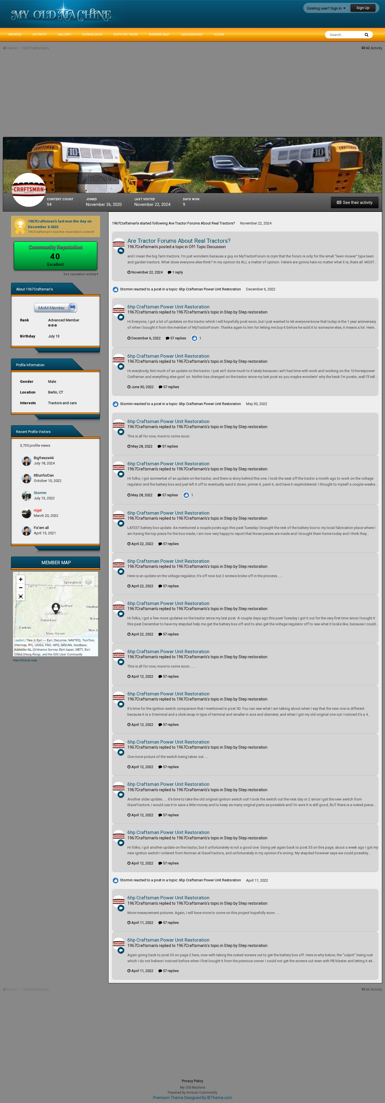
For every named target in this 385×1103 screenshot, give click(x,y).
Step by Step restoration (245, 312)
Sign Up (363, 8)
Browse (14, 34)
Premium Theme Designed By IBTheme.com (192, 1097)
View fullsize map (25, 660)
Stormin (40, 493)
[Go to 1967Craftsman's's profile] (118, 244)
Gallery (64, 34)
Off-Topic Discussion (207, 246)
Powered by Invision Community (192, 1093)
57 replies (177, 338)
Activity (40, 34)
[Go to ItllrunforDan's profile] (26, 478)
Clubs (219, 34)
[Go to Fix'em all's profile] (26, 531)
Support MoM (126, 34)
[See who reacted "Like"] (194, 338)
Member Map (159, 34)
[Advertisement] (105, 97)
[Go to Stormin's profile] (26, 496)
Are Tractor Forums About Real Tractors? (202, 223)
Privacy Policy (192, 1081)
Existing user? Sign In (325, 8)
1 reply (177, 272)
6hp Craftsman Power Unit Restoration (210, 289)
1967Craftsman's (125, 223)
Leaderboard (192, 34)
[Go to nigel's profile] (26, 513)
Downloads (92, 34)
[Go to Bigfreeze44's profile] (26, 461)
